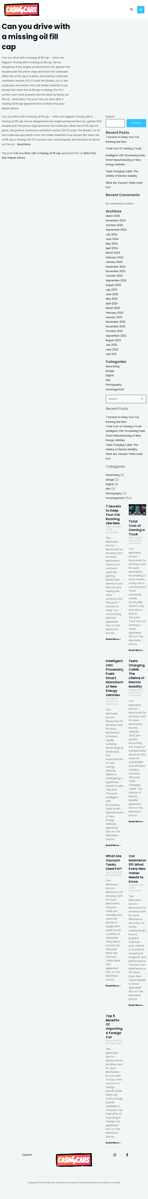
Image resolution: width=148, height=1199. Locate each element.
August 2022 (113, 340)
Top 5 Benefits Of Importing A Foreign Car (114, 1026)
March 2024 (113, 253)
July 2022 (111, 345)
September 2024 (116, 229)
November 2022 (115, 326)
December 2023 (115, 266)
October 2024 (114, 225)
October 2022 (114, 331)
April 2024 (112, 248)
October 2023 (114, 276)
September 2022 (116, 336)
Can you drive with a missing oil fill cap (37, 153)
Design (110, 371)
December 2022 (115, 322)
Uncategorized (115, 389)
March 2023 (113, 308)
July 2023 (111, 290)
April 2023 (112, 303)
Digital (110, 375)
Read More (24, 144)
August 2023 (113, 285)
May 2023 (111, 299)
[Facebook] (127, 1155)
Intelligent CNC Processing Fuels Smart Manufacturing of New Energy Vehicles (125, 160)
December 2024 (116, 220)
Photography (114, 384)
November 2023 (115, 271)
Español (27, 1155)
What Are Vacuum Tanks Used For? (114, 862)
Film (108, 380)
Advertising (112, 366)
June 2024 (112, 239)
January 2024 (114, 262)
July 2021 (111, 354)
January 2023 (114, 317)
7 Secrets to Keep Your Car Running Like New (113, 515)
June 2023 (112, 294)
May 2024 (112, 243)
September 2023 (116, 280)
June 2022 (112, 349)
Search (110, 116)
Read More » (113, 639)
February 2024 (115, 257)
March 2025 (113, 216)
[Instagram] (114, 1155)
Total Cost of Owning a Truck (124, 148)
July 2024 (111, 234)
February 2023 (114, 313)
